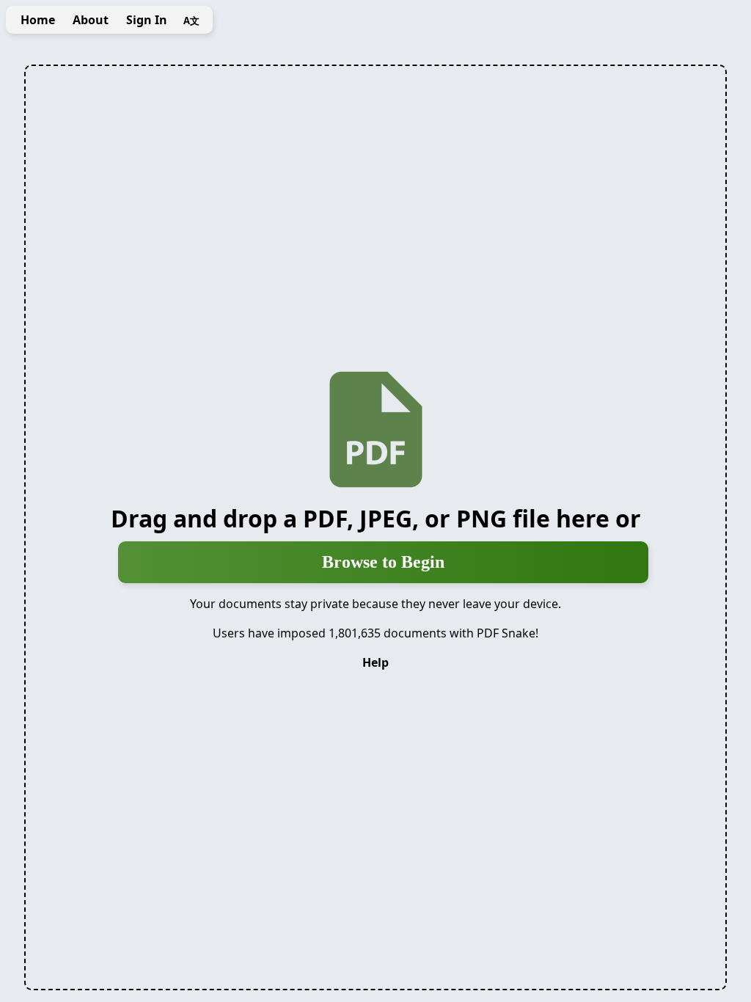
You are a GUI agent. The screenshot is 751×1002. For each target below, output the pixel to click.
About (91, 20)
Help (375, 662)
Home (38, 20)
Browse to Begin (383, 561)
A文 (191, 20)
